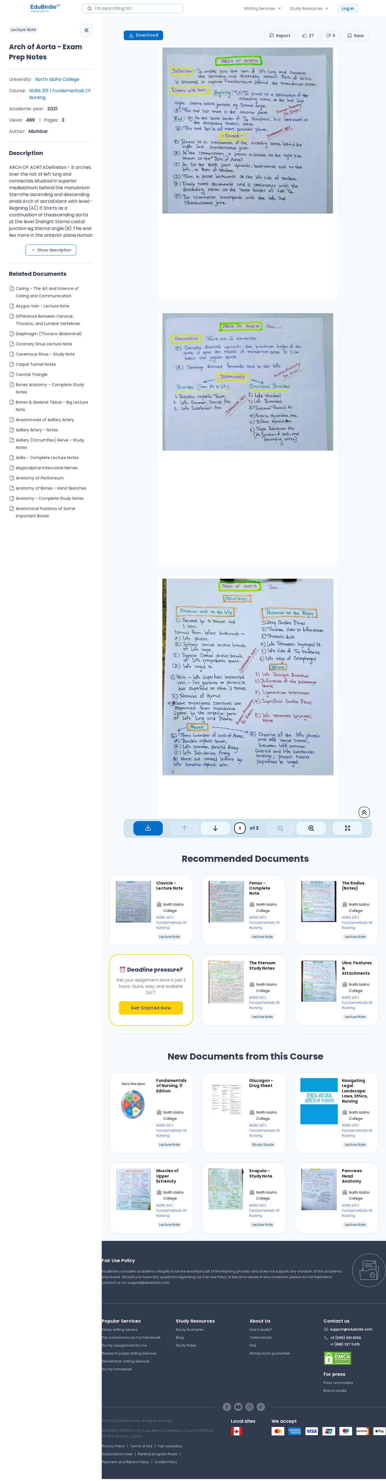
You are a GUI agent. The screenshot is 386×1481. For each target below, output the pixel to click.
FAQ (253, 1345)
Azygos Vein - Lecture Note (42, 306)
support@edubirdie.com (149, 1282)
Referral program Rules (157, 1454)
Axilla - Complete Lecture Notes (47, 457)
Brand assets (335, 1390)
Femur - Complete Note (259, 888)
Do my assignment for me (124, 1345)
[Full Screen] (347, 828)
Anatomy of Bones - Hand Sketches (51, 488)
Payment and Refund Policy (125, 1462)
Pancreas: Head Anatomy (352, 1176)
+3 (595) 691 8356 (345, 1337)
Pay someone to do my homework (131, 1337)
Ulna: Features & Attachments (357, 968)
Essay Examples (189, 1329)
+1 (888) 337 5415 (345, 1344)
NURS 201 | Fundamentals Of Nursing (60, 94)
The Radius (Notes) (353, 886)
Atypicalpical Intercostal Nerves (47, 468)
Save (359, 35)
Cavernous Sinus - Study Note (45, 354)
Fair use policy (170, 1446)
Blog (180, 1337)
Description (26, 153)
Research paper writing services (129, 1353)
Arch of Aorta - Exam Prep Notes (45, 52)
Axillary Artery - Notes (37, 430)
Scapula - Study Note (260, 1173)
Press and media (338, 1382)
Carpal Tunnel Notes (36, 364)
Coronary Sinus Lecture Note (44, 344)
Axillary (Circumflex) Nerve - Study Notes (50, 443)
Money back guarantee (270, 1353)
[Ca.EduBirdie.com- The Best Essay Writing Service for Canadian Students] (236, 1434)
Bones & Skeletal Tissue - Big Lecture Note (52, 405)
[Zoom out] (280, 828)
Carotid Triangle (31, 374)
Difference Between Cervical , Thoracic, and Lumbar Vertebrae (48, 319)
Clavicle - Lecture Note (169, 886)
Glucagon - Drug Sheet (261, 1083)
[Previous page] (184, 828)
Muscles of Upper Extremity (167, 1176)
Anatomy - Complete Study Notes (50, 498)
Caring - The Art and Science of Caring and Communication (47, 292)
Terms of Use (141, 1446)
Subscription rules (117, 1454)
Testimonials (261, 1337)
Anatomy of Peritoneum (40, 478)
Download (147, 35)
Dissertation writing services (125, 1361)
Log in (348, 8)
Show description (54, 250)
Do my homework (117, 1369)
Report (283, 35)
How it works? (261, 1329)
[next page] (215, 828)
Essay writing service (119, 1329)
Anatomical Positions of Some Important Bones (45, 512)
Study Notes (186, 1345)
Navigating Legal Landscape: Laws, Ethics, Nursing (355, 1091)
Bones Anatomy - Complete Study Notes (50, 388)
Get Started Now (151, 1008)
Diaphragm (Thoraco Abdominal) (49, 334)
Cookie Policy (166, 1462)
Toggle (86, 30)
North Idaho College (57, 79)
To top (364, 812)
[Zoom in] (311, 828)
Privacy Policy (113, 1446)
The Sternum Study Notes (262, 965)
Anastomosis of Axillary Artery (45, 420)
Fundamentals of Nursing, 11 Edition (171, 1085)
